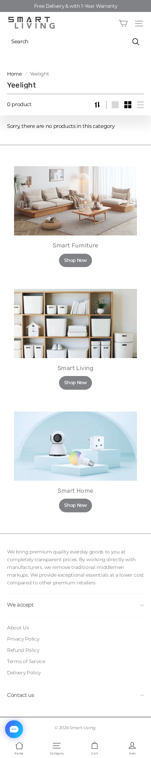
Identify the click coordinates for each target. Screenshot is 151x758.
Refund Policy (23, 650)
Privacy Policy (23, 639)
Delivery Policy (24, 672)
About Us (18, 627)
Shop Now (75, 260)
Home (14, 74)
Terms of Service (26, 661)
